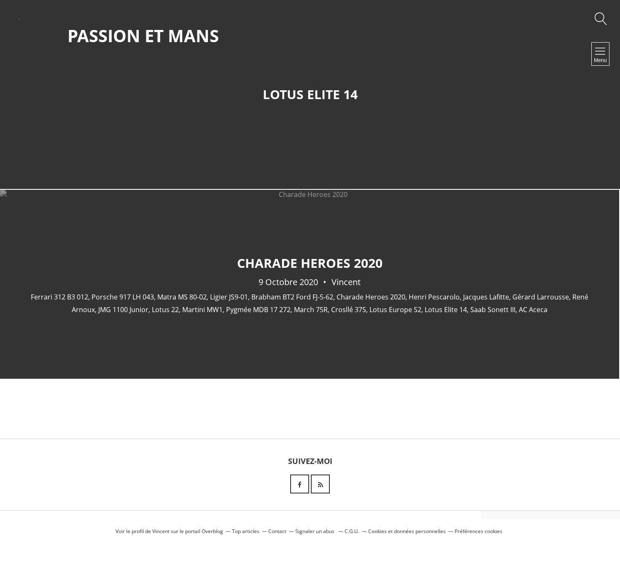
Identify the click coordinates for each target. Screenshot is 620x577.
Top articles (245, 531)
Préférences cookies (478, 531)
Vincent (161, 531)
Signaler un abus (315, 531)
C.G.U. (352, 531)
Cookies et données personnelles (407, 531)
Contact (277, 531)
